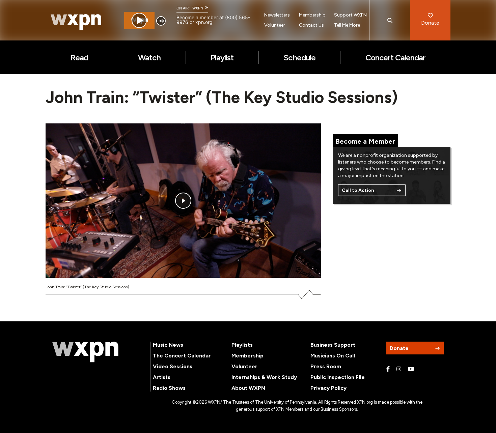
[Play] (139, 20)
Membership (312, 15)
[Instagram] (398, 369)
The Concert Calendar (182, 355)
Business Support (332, 345)
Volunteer (274, 25)
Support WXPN (350, 15)
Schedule (299, 57)
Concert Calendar (395, 57)
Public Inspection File (337, 377)
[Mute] (161, 21)
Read (79, 57)
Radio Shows (169, 388)
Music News (168, 345)
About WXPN (248, 388)
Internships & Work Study (264, 377)
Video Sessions (172, 366)
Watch (149, 57)
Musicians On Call (332, 355)
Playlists (242, 345)
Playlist (222, 57)
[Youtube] (411, 369)
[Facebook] (388, 369)
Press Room (325, 366)
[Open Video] (183, 200)
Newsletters (277, 15)
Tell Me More (347, 25)
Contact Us (311, 25)
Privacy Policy (328, 388)
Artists (161, 377)
